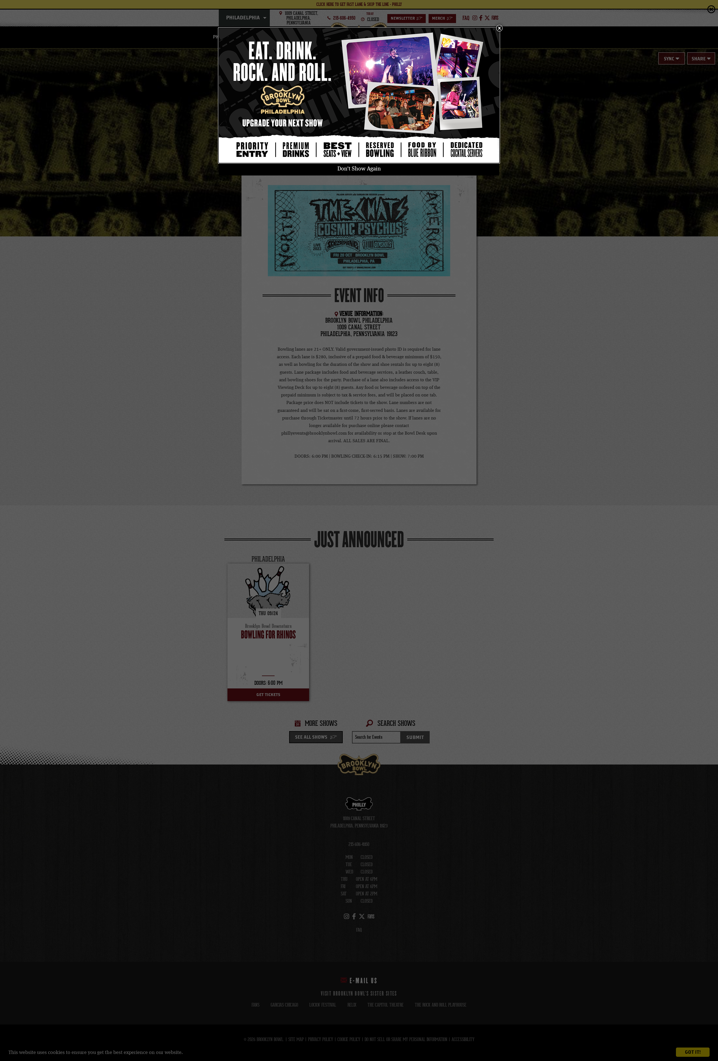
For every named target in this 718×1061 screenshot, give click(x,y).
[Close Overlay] (499, 28)
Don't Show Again (359, 169)
